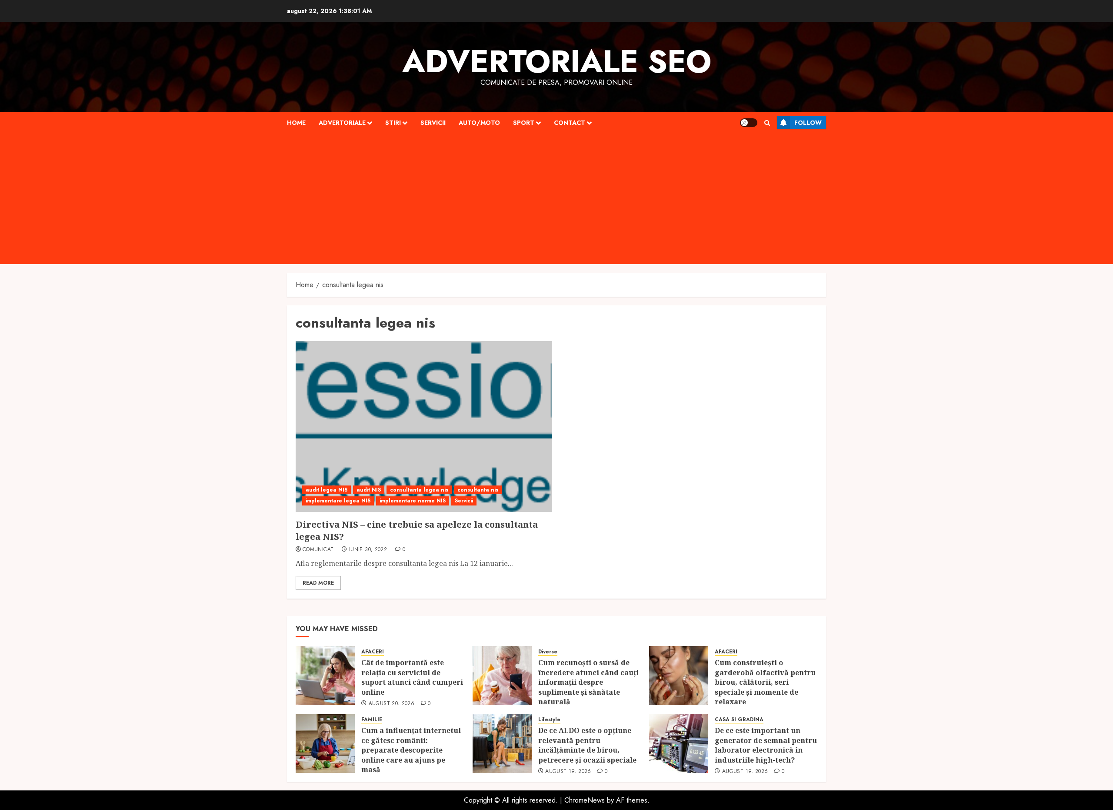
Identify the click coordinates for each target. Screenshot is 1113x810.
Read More (318, 583)
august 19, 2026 (568, 771)
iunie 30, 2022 (368, 549)
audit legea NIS (326, 490)
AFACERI (372, 652)
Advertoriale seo (556, 61)
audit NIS (369, 490)
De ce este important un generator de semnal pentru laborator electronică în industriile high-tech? (766, 745)
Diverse (547, 652)
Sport (523, 122)
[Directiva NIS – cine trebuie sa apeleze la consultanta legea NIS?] (424, 426)
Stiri (393, 122)
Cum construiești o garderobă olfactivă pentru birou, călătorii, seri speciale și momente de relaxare (765, 682)
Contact (569, 122)
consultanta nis (477, 490)
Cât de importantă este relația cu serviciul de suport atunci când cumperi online (412, 677)
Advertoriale (342, 122)
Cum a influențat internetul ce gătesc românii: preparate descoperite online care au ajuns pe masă (411, 750)
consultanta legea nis (419, 490)
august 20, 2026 (391, 703)
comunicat (318, 549)
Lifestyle (549, 719)
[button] (767, 122)
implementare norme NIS (413, 501)
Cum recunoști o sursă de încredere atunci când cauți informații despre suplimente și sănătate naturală (588, 682)
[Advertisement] (556, 199)
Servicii (433, 122)
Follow (808, 122)
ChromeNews (584, 800)
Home (296, 122)
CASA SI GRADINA (739, 719)
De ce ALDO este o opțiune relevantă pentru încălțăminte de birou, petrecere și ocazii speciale (588, 745)
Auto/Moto (479, 122)
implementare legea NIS (338, 501)
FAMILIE (371, 719)
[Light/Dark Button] (748, 122)
